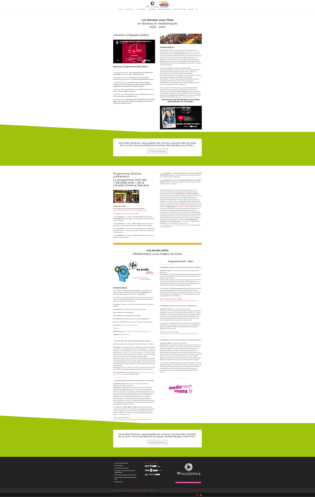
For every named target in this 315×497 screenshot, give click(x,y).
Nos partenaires (118, 465)
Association (152, 9)
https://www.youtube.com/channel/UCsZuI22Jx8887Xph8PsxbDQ (132, 419)
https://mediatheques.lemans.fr (129, 325)
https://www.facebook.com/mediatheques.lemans (137, 331)
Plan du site (134, 490)
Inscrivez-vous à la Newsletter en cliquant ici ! (188, 482)
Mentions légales (143, 490)
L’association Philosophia (121, 463)
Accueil (120, 9)
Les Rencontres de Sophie (121, 468)
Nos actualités (140, 9)
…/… (117, 328)
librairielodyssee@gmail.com (187, 97)
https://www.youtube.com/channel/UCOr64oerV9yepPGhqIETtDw (179, 300)
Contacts (190, 9)
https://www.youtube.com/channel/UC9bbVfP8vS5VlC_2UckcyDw (179, 333)
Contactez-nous (117, 490)
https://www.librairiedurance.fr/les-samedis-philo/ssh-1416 (130, 210)
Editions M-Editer (192, 53)
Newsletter (151, 490)
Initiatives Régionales (164, 9)
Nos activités (129, 9)
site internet (185, 221)
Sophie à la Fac (118, 481)
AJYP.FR (140, 494)
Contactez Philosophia (157, 151)
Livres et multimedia (179, 9)
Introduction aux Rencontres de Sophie (125, 475)
